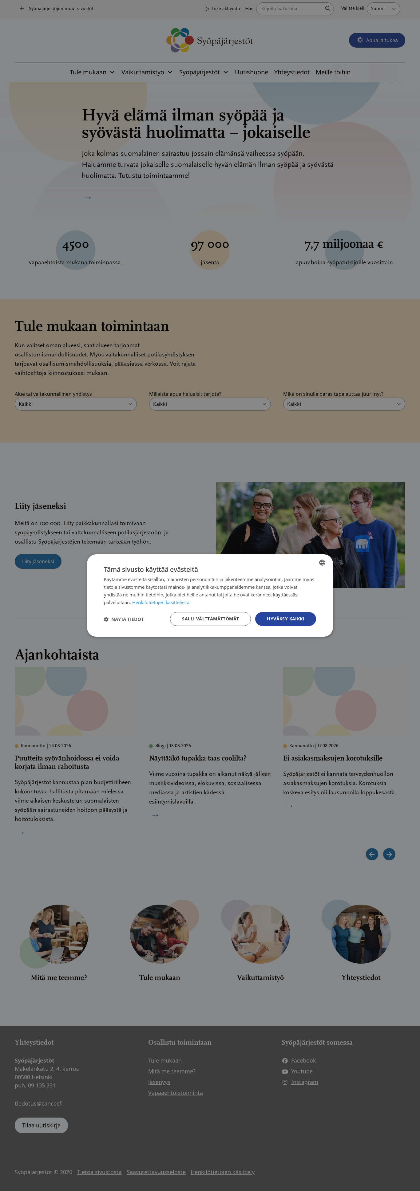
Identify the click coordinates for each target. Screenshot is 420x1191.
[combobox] (322, 563)
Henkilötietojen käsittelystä (160, 602)
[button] (124, 619)
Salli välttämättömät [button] (210, 619)
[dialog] (210, 595)
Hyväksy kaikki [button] (285, 619)
